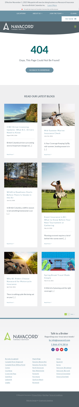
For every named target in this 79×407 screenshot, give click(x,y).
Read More (10, 154)
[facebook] (53, 349)
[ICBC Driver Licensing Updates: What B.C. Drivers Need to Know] (20, 113)
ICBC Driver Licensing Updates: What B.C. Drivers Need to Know (20, 130)
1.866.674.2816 (59, 344)
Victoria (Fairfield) (62, 377)
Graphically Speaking (46, 400)
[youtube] (61, 349)
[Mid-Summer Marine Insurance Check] (58, 115)
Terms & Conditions (56, 395)
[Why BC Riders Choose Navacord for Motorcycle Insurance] (20, 263)
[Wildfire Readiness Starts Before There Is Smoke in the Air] (20, 175)
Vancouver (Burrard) (63, 371)
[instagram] (57, 349)
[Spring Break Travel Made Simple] (58, 261)
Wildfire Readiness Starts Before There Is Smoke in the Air (19, 195)
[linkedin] (66, 349)
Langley (7, 382)
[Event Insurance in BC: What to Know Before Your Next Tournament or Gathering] (58, 187)
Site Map (45, 395)
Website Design (31, 400)
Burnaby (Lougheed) (11, 359)
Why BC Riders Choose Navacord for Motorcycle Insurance (19, 281)
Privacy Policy (37, 395)
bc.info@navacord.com (59, 340)
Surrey (58, 365)
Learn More (52, 5)
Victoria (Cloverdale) (63, 374)
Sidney (58, 359)
